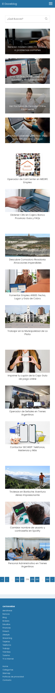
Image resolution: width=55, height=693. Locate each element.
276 (17, 579)
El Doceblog (9, 4)
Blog (5, 617)
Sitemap (6, 673)
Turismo (6, 655)
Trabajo (6, 648)
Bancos (6, 614)
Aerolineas (7, 610)
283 (47, 579)
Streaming (7, 638)
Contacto (7, 680)
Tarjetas (6, 641)
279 (32, 579)
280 (37, 579)
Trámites (6, 652)
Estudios (6, 624)
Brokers (6, 621)
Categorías (8, 669)
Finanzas (7, 628)
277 (22, 579)
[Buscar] (45, 17)
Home (5, 666)
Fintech (6, 631)
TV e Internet (8, 659)
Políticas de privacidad (13, 676)
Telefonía (7, 645)
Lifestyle (6, 634)
